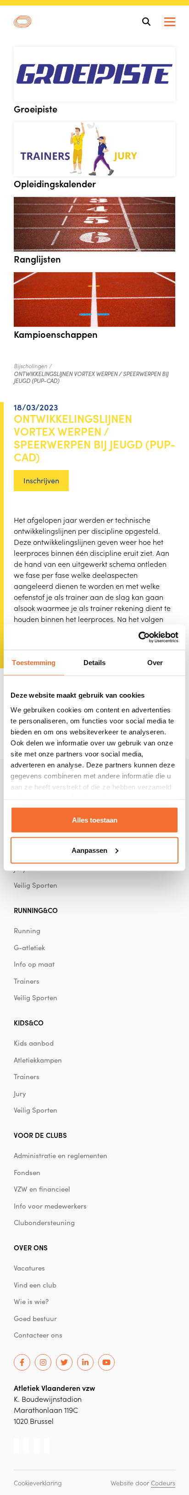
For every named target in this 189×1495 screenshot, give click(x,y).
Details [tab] (94, 662)
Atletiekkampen (38, 1059)
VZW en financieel (42, 1188)
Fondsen (27, 1172)
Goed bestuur (35, 1318)
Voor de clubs (40, 1135)
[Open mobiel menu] (170, 21)
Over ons (31, 1247)
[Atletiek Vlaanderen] (23, 22)
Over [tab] (155, 662)
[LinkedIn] (85, 1362)
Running (27, 930)
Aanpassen (89, 850)
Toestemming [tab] (34, 662)
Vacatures (29, 1267)
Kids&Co (29, 1022)
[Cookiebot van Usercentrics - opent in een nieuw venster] (138, 637)
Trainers (26, 980)
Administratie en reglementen (60, 1155)
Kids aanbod (34, 1042)
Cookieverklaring (38, 1482)
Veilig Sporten (35, 885)
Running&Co (36, 910)
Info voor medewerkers (50, 1205)
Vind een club (35, 1284)
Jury (20, 1093)
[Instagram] (43, 1362)
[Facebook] (22, 1362)
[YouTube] (106, 1362)
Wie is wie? (31, 1301)
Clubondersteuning (44, 1222)
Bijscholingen (30, 366)
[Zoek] (146, 21)
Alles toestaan (94, 820)
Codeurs (163, 1482)
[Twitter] (64, 1362)
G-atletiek (29, 947)
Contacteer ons (38, 1334)
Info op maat (34, 964)
